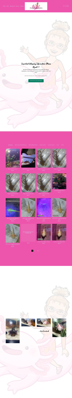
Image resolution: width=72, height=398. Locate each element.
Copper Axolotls (43, 144)
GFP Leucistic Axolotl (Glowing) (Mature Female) (13, 219)
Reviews (17, 6)
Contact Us (22, 6)
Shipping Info (12, 6)
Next (38, 250)
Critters (4, 6)
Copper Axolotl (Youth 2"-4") (13, 193)
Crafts (8, 6)
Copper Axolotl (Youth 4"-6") (28, 193)
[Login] (66, 5)
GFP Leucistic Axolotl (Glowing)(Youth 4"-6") (59, 219)
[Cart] (68, 6)
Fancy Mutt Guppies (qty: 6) (59, 190)
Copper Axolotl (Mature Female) (44, 168)
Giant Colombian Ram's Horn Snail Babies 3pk (28, 232)
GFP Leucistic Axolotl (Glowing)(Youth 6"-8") (13, 245)
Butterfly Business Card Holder (28, 168)
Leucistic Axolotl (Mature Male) (59, 241)
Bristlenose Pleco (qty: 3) (12, 168)
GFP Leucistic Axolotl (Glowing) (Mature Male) (28, 219)
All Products (10, 144)
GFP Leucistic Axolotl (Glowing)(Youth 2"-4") (44, 219)
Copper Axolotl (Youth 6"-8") (44, 193)
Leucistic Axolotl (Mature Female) (44, 241)
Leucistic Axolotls (51, 144)
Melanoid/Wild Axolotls (33, 144)
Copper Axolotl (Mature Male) (59, 168)
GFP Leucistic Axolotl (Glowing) (20, 144)
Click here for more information (36, 80)
